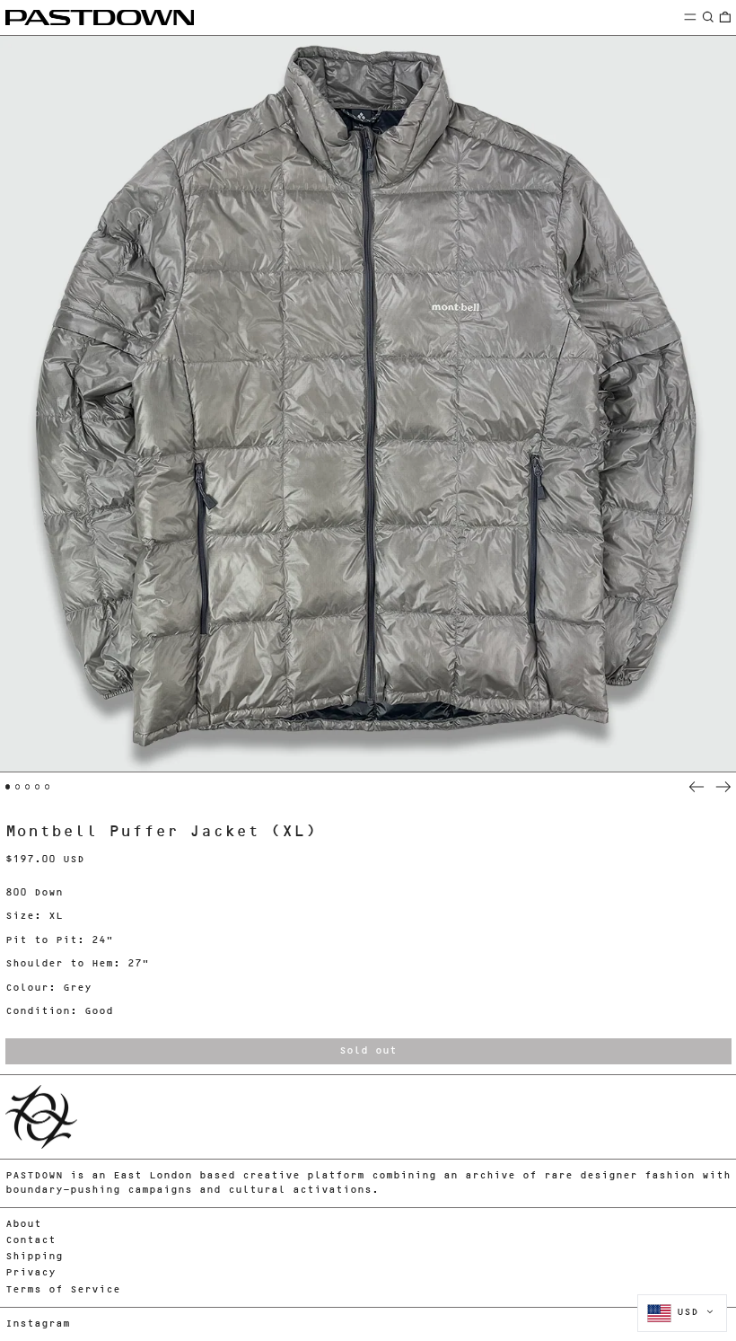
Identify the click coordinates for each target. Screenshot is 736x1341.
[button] (708, 16)
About (23, 1225)
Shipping (34, 1257)
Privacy (30, 1273)
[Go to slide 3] (28, 787)
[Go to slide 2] (18, 787)
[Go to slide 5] (47, 787)
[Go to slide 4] (37, 787)
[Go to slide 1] (8, 787)
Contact (30, 1241)
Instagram (37, 1324)
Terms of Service (62, 1290)
